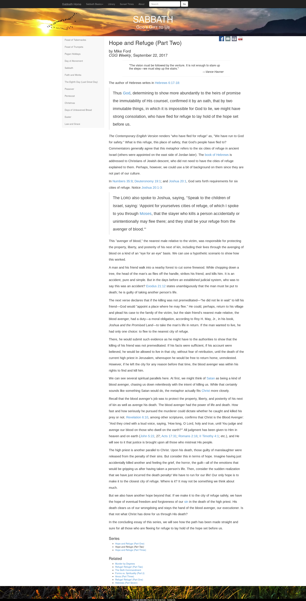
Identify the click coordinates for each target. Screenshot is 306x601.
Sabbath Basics (94, 4)
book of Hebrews (217, 154)
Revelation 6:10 (137, 417)
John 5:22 (147, 436)
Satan (211, 378)
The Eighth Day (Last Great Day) (81, 81)
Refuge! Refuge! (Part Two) (129, 567)
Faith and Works (73, 74)
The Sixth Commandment (128, 570)
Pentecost (70, 95)
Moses (146, 213)
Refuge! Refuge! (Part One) (129, 579)
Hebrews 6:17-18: (167, 83)
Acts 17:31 (169, 436)
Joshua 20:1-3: (152, 187)
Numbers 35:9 (123, 181)
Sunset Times (127, 4)
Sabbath (69, 67)
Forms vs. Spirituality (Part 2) (130, 573)
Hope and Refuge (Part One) (129, 543)
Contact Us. (171, 600)
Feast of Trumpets (74, 46)
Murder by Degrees (125, 563)
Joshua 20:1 (177, 181)
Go (184, 4)
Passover (69, 88)
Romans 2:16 (187, 436)
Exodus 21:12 (156, 286)
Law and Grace (72, 123)
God (126, 93)
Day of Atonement (74, 60)
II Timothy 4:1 (209, 436)
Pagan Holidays (72, 53)
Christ (206, 390)
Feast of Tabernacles (75, 39)
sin (186, 501)
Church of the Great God (156, 600)
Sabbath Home (71, 4)
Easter (68, 116)
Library (111, 4)
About (141, 4)
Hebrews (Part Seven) (126, 582)
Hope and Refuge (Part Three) (130, 549)
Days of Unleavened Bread (78, 109)
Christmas (70, 102)
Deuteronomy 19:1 (148, 181)
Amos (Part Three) (124, 576)
